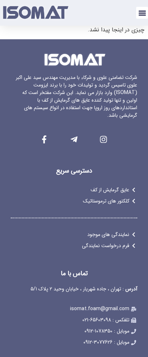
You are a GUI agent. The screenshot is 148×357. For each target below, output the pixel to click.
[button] (142, 13)
